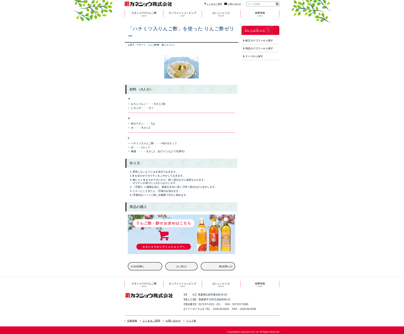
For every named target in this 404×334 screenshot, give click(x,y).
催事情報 (260, 14)
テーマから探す (254, 56)
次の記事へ (139, 266)
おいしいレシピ (221, 14)
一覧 (181, 266)
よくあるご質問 (214, 4)
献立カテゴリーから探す (259, 40)
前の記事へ (224, 266)
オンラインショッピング (182, 14)
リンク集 (191, 320)
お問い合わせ (234, 4)
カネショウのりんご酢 (144, 14)
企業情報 (132, 320)
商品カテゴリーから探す (259, 48)
